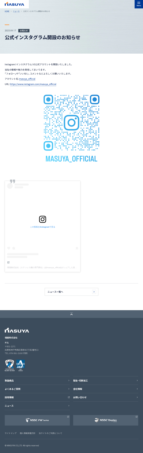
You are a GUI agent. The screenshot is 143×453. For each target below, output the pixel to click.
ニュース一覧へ (55, 291)
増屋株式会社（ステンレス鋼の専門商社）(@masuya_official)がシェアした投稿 (42, 267)
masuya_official (27, 78)
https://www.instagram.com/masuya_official (33, 84)
